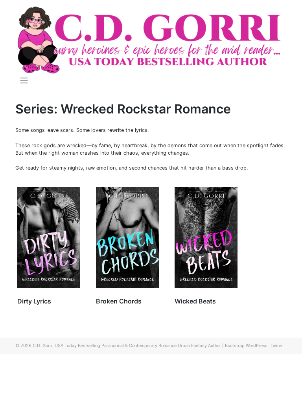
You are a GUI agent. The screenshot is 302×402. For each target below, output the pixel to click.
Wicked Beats (195, 301)
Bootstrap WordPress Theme (253, 345)
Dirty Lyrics (34, 301)
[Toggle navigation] (23, 80)
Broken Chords (119, 301)
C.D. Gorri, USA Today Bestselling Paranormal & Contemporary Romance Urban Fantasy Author (127, 345)
